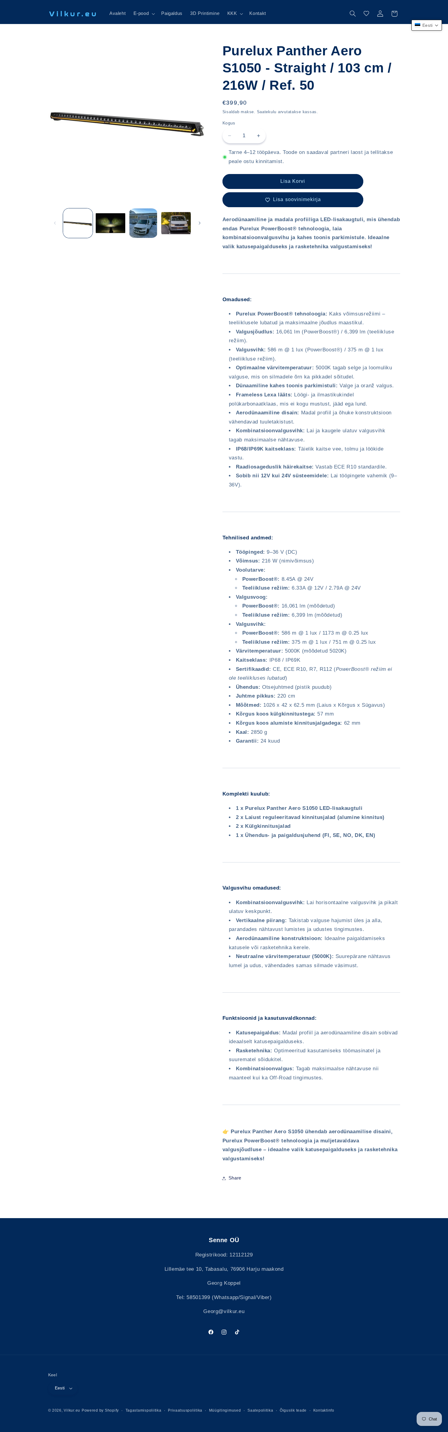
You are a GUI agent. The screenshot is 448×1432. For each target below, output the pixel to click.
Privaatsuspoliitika (185, 1410)
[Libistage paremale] (199, 223)
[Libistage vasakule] (55, 223)
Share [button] (235, 1178)
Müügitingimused (225, 1410)
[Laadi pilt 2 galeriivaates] (110, 223)
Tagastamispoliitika (144, 1410)
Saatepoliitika (260, 1410)
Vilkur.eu (72, 1410)
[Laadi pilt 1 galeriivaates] (78, 223)
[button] (144, 13)
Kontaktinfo (323, 1410)
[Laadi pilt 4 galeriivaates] (176, 223)
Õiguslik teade (293, 1410)
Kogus (228, 123)
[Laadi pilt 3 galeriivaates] (143, 223)
